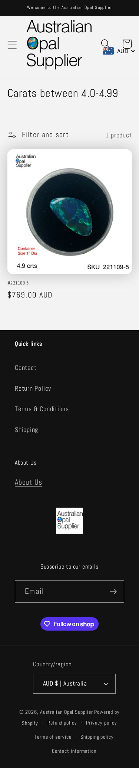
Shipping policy (97, 736)
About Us (28, 482)
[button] (12, 44)
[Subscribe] (113, 591)
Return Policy (33, 388)
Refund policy (62, 722)
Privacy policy (101, 722)
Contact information (74, 751)
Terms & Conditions (42, 408)
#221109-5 (18, 283)
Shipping (26, 429)
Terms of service (53, 736)
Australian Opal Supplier (66, 712)
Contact (25, 367)
